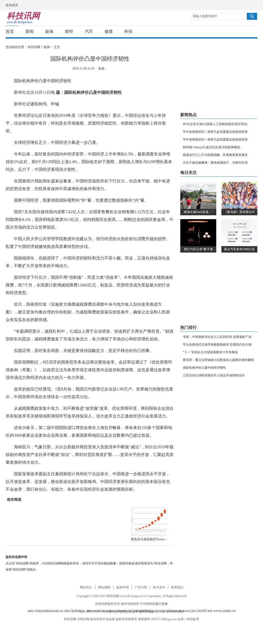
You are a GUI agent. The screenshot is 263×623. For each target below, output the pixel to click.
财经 (69, 31)
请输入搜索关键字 (205, 16)
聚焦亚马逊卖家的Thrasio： (149, 539)
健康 (109, 31)
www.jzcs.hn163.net (197, 611)
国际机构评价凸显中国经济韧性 (204, 367)
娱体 (49, 31)
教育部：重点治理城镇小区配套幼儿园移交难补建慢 (218, 360)
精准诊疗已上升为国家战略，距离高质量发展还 (215, 155)
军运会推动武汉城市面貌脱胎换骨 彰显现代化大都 (217, 344)
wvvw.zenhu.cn (224, 611)
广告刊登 (141, 587)
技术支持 (159, 587)
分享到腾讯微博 (233, 31)
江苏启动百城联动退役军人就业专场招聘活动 (214, 375)
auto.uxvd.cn (95, 611)
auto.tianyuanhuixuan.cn (45, 611)
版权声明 (122, 587)
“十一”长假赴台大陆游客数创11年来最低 (210, 352)
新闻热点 (188, 115)
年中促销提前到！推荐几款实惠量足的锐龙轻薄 (215, 132)
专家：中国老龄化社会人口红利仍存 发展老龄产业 (217, 337)
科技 (128, 31)
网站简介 (86, 587)
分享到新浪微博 (224, 31)
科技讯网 (34, 47)
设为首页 (12, 5)
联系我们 (177, 587)
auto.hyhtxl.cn (74, 611)
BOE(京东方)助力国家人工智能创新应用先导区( (215, 124)
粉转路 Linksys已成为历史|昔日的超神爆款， (213, 147)
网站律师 (104, 587)
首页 (10, 31)
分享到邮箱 (252, 31)
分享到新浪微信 (243, 31)
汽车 (89, 31)
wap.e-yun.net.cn (118, 611)
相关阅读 (14, 499)
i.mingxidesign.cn (145, 611)
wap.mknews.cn (170, 611)
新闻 (29, 31)
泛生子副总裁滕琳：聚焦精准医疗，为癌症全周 (215, 162)
